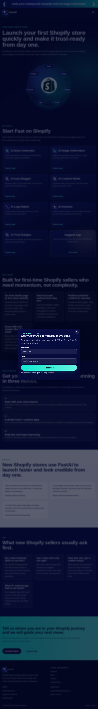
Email (23, 357)
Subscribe (49, 367)
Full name (25, 347)
